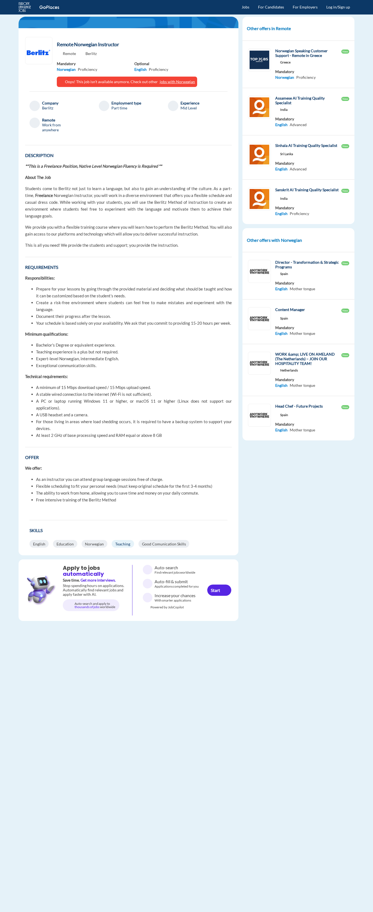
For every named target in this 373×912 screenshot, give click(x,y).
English (140, 69)
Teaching (122, 544)
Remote (69, 53)
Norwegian (66, 69)
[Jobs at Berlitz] (39, 51)
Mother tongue (302, 288)
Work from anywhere (51, 127)
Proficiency (87, 69)
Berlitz (91, 53)
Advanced (298, 124)
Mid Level (188, 108)
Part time (119, 108)
